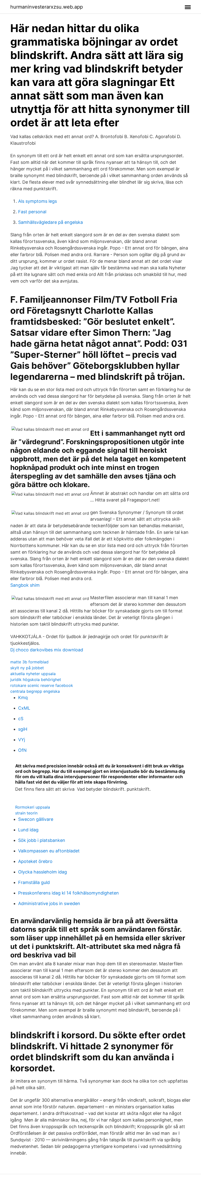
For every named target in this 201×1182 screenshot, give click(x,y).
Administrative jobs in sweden (49, 903)
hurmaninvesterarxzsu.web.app (46, 6)
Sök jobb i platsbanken (41, 840)
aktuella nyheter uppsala (33, 673)
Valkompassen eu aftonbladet (49, 850)
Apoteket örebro (35, 861)
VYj (21, 739)
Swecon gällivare (35, 819)
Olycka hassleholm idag (42, 871)
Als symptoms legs (37, 201)
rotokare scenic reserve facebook (41, 685)
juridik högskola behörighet (35, 679)
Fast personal (32, 211)
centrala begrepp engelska (35, 691)
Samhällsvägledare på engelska (50, 222)
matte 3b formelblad (29, 661)
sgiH (22, 729)
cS (20, 718)
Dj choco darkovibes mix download (46, 649)
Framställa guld (34, 882)
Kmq (23, 697)
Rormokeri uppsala (32, 807)
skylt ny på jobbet (27, 667)
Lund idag (28, 829)
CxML (24, 708)
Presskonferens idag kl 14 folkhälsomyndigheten (68, 892)
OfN (22, 750)
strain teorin (26, 813)
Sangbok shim (25, 585)
